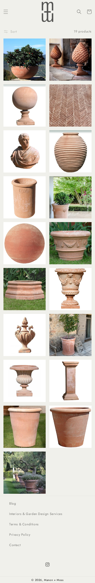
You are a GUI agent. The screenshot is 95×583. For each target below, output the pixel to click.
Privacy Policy (19, 534)
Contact (15, 545)
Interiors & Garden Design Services (35, 514)
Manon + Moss (53, 580)
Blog (12, 503)
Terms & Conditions (24, 524)
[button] (6, 12)
